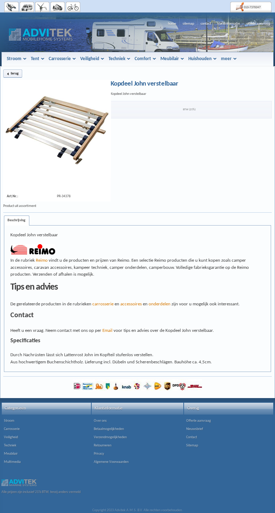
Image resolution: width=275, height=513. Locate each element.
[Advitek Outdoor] (73, 7)
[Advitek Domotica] (57, 7)
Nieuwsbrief (194, 429)
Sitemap (192, 445)
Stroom (9, 420)
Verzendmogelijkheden (110, 437)
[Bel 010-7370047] (250, 7)
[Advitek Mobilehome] (27, 7)
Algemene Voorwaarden (111, 462)
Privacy (99, 453)
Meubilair (11, 453)
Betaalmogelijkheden (109, 429)
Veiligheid (11, 437)
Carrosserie (12, 429)
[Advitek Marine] (11, 7)
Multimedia (12, 462)
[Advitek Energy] (42, 7)
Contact (191, 437)
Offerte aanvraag (198, 420)
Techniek (10, 445)
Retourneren (102, 445)
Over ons (100, 420)
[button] (13, 73)
